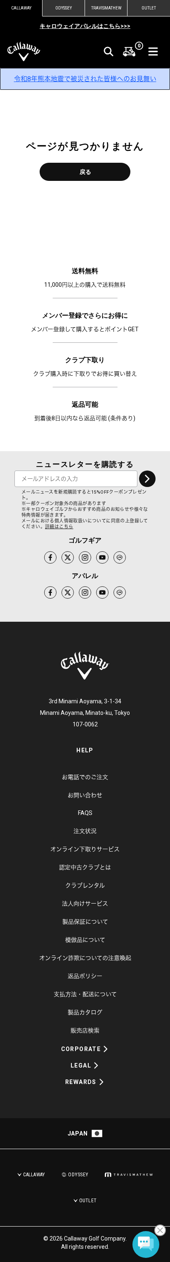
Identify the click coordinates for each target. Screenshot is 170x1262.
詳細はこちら (59, 526)
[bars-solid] (153, 51)
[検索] (108, 51)
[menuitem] (129, 51)
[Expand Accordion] (105, 1049)
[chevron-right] (147, 479)
